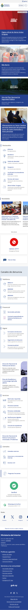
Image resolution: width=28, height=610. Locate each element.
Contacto (3, 542)
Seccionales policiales (7, 568)
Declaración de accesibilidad (14, 602)
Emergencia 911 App (7, 580)
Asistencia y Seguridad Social (9, 559)
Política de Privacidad (14, 607)
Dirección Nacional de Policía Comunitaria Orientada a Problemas (10, 437)
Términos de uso (14, 604)
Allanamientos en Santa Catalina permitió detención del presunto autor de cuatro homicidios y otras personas (14, 128)
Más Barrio (5, 65)
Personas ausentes (7, 573)
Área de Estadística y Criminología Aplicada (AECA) (9, 381)
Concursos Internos (7, 561)
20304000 (8, 540)
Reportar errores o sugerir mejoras (14, 528)
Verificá (4, 578)
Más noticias (14, 232)
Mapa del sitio (14, 599)
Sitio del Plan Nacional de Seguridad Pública (11, 98)
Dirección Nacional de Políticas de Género (9, 365)
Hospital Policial (6, 557)
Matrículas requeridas (8, 575)
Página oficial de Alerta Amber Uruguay (13, 33)
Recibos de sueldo (7, 554)
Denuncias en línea (7, 571)
